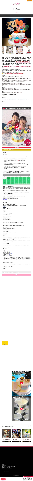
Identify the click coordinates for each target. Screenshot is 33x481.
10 (16, 179)
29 (8, 183)
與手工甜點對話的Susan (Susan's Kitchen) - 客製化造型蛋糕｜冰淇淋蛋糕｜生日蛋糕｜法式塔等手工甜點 (17, 66)
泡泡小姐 (15, 439)
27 (28, 182)
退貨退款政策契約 (4, 465)
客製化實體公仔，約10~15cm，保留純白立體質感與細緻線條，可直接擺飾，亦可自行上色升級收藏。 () (16, 264)
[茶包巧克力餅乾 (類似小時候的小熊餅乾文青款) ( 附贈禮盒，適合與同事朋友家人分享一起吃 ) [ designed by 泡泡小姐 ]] (16, 433)
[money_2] (5, 50)
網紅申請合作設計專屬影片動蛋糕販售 (7, 468)
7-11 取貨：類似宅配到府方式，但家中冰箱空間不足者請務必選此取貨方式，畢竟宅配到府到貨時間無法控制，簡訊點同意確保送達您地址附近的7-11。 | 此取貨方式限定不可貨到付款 (15, 167)
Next (30, 426)
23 (12, 182)
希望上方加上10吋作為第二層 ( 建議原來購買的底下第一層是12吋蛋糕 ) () (13, 225)
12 (24, 179)
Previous (28, 426)
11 (20, 179)
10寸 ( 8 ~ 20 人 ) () (7, 216)
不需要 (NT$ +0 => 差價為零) (7, 200)
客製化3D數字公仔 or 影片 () (8, 262)
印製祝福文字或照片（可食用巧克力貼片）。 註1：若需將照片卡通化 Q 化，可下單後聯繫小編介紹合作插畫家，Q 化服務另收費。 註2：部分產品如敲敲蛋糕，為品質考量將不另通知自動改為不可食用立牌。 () (16, 258)
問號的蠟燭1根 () (6, 231)
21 (4, 182)
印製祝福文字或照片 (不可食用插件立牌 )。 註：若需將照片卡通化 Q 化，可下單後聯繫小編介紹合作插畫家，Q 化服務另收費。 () (16, 260)
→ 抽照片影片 (4, 207)
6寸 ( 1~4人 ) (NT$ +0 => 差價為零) (7, 213)
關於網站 (3, 464)
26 (24, 182)
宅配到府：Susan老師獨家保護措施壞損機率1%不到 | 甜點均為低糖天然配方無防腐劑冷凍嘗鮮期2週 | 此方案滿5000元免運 (14, 164)
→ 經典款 (3, 95)
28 (4, 183)
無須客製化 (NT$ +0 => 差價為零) (7, 255)
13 (28, 179)
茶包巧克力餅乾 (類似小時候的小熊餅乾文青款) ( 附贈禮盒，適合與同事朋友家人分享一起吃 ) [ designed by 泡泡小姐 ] (16, 442)
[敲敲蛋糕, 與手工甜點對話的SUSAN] (15, 50)
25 (20, 182)
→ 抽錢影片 (4, 206)
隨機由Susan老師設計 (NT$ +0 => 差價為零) (8, 239)
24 (16, 182)
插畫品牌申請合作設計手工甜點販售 (6, 467)
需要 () (5, 202)
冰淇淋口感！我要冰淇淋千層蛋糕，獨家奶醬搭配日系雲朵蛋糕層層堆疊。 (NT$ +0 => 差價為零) (15, 190)
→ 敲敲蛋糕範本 (5, 199)
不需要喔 (4, 268)
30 (12, 183)
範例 (9, 251)
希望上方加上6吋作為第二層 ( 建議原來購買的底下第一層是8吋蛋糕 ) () (13, 222)
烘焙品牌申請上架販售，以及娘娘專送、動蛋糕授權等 (9, 466)
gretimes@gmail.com (16, 475)
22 (8, 182)
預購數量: (4, 152)
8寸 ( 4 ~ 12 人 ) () (6, 214)
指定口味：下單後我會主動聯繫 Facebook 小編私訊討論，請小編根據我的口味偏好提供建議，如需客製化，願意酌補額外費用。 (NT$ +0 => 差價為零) (16, 241)
